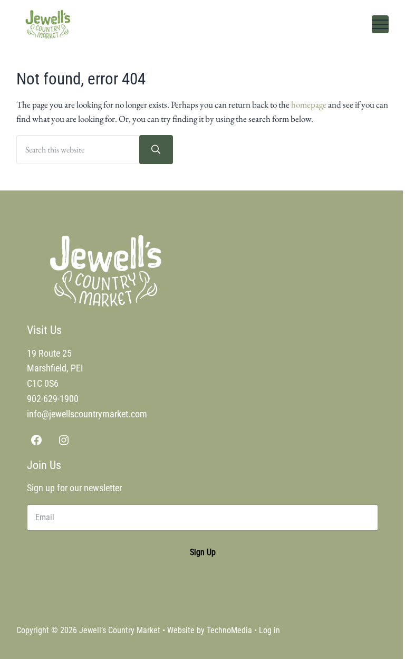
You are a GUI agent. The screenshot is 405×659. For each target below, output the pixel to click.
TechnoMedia (229, 630)
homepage (308, 104)
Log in (269, 630)
